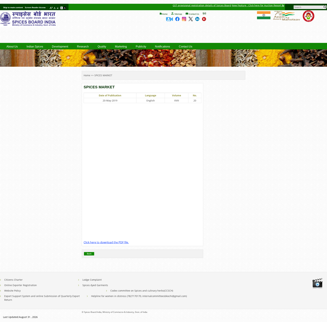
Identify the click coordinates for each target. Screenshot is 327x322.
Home (165, 14)
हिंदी (204, 13)
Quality (102, 46)
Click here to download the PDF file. (106, 242)
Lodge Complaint (92, 279)
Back (89, 254)
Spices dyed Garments (95, 285)
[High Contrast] (65, 8)
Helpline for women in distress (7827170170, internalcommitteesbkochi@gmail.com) (139, 296)
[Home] (28, 26)
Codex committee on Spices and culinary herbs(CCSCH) (141, 290)
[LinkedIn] (197, 20)
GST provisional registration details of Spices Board (194, 5)
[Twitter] (191, 20)
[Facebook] (177, 20)
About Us (12, 46)
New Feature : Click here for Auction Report (249, 5)
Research (83, 46)
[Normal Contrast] (62, 8)
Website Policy (12, 290)
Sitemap (178, 14)
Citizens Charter (13, 279)
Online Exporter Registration (20, 285)
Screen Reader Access (35, 7)
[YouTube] (204, 20)
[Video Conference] (169, 20)
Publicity (141, 46)
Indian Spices (35, 46)
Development (60, 46)
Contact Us (194, 14)
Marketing (121, 46)
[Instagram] (184, 20)
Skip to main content (13, 7)
